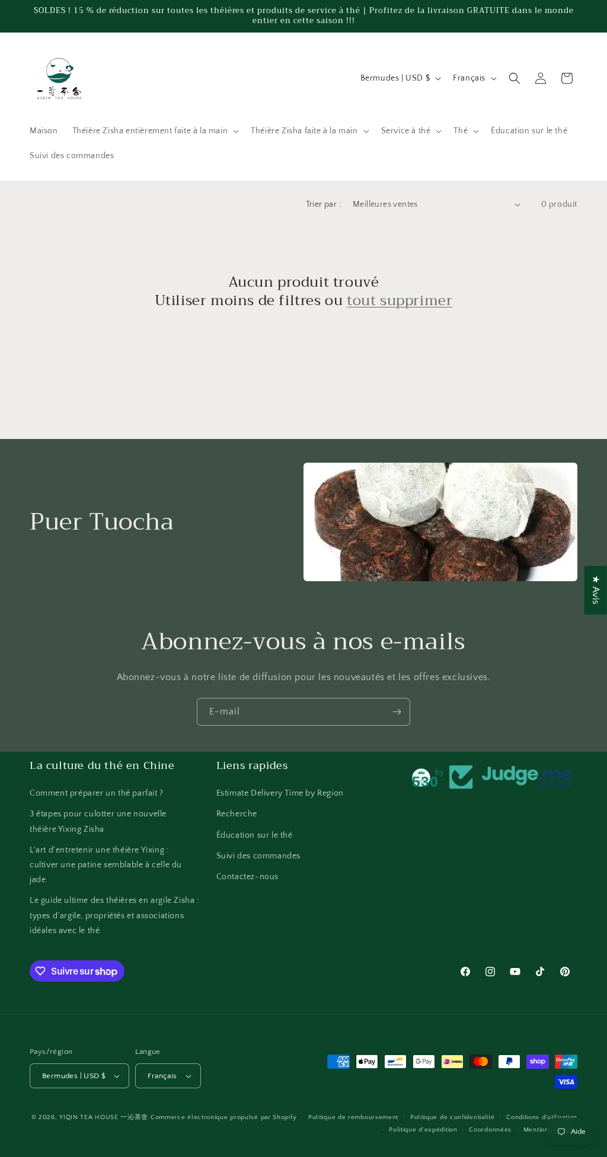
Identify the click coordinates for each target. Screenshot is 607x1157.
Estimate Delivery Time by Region (280, 793)
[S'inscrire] (397, 712)
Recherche (236, 814)
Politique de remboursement (353, 1117)
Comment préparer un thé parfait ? (97, 793)
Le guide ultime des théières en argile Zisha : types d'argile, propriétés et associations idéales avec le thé (114, 915)
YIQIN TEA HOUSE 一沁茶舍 (105, 1117)
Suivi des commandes (258, 856)
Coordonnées (490, 1129)
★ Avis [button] (595, 590)
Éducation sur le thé (254, 835)
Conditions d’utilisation (541, 1117)
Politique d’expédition (423, 1129)
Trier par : (323, 204)
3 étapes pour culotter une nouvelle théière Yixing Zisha (98, 821)
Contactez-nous (247, 877)
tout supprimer (399, 300)
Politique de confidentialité (452, 1117)
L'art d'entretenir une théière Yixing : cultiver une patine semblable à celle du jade (106, 864)
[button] (154, 130)
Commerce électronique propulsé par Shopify (223, 1117)
